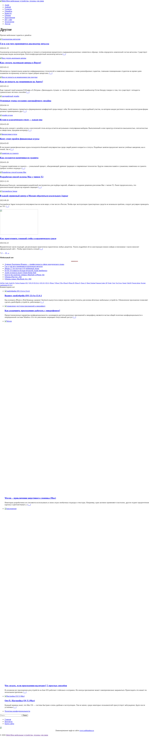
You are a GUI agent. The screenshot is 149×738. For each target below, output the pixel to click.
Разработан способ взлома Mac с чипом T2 (21, 177)
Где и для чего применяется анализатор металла (24, 43)
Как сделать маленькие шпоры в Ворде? (20, 62)
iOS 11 (47, 283)
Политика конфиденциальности (17, 711)
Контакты (8, 722)
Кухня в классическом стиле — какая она (21, 119)
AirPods (2, 283)
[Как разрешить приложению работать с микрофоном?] (25, 306)
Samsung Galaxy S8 (101, 283)
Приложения (10, 17)
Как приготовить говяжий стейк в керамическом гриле (28, 238)
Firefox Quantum (20, 283)
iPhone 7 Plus (59, 283)
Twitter (110, 283)
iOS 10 (31, 283)
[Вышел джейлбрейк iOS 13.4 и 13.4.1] (17, 291)
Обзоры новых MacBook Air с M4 (18, 279)
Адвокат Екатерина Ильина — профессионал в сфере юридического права (34, 264)
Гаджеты (8, 9)
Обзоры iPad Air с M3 (13, 277)
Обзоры (8, 15)
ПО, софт (8, 20)
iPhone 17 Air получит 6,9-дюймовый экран (22, 268)
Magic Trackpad (91, 283)
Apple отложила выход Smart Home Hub (20, 273)
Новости (8, 13)
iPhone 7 (52, 283)
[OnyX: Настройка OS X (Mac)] (15, 696)
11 (6, 253)
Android (8, 7)
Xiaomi (124, 283)
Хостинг (143, 283)
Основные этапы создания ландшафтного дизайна (25, 100)
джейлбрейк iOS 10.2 (6, 285)
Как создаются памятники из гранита (19, 157)
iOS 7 (27, 283)
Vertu (113, 283)
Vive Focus (119, 283)
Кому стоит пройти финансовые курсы (19, 139)
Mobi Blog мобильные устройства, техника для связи (27, 735)
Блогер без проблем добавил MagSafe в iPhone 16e (24, 275)
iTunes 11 (83, 283)
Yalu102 (129, 283)
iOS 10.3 (42, 283)
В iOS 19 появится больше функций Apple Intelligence (26, 271)
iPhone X (77, 283)
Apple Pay (12, 283)
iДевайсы (8, 11)
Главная (8, 719)
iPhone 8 (65, 283)
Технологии (9, 22)
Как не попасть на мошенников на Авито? (21, 81)
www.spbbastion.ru (87, 730)
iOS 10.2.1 (36, 283)
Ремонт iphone (136, 283)
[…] (64, 54)
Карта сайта (9, 724)
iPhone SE (71, 283)
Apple (7, 5)
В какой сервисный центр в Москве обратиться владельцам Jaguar (34, 196)
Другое (7, 24)
